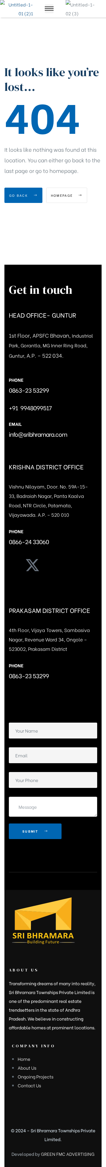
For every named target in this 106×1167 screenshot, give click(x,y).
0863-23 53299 (29, 390)
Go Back (19, 195)
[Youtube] (70, 565)
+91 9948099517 (30, 407)
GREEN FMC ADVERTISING (68, 1154)
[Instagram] (51, 565)
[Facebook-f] (13, 565)
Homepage (62, 195)
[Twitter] (32, 565)
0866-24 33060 (29, 541)
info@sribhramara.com (38, 434)
